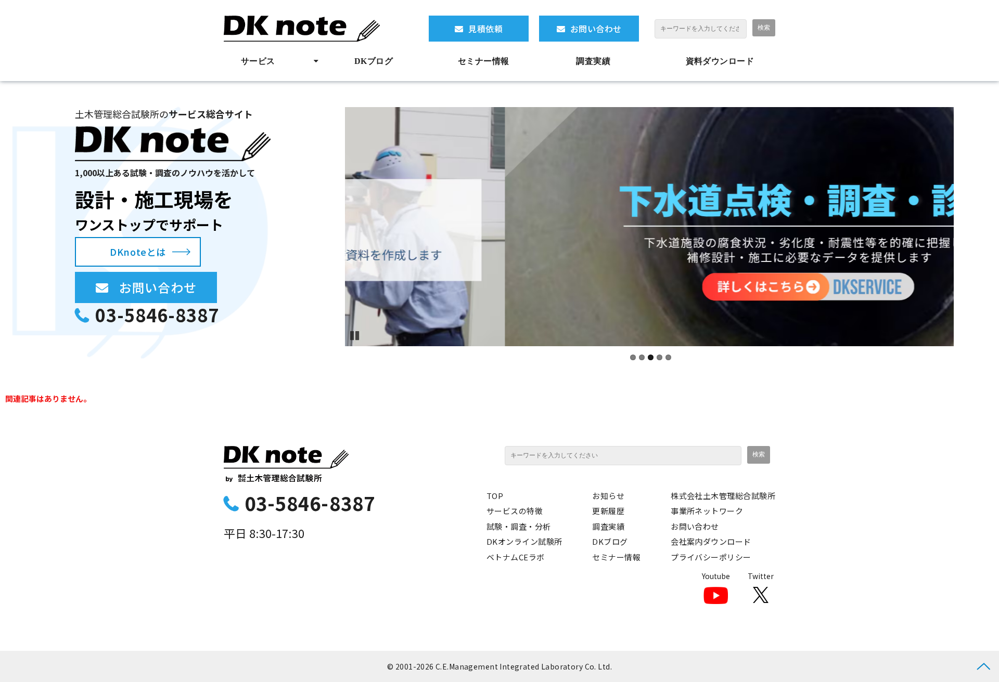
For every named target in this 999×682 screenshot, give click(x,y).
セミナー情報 (483, 61)
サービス (258, 61)
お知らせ (608, 495)
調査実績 (593, 61)
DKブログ (373, 61)
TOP (494, 495)
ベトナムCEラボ (515, 557)
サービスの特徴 (514, 510)
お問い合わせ (596, 28)
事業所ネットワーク (707, 510)
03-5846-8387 (157, 314)
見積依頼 (485, 28)
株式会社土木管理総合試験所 (723, 495)
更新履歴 (608, 510)
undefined (329, 226)
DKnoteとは (137, 251)
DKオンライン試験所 (524, 541)
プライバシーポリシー (711, 557)
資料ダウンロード (720, 61)
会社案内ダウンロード (711, 541)
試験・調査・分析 (518, 526)
